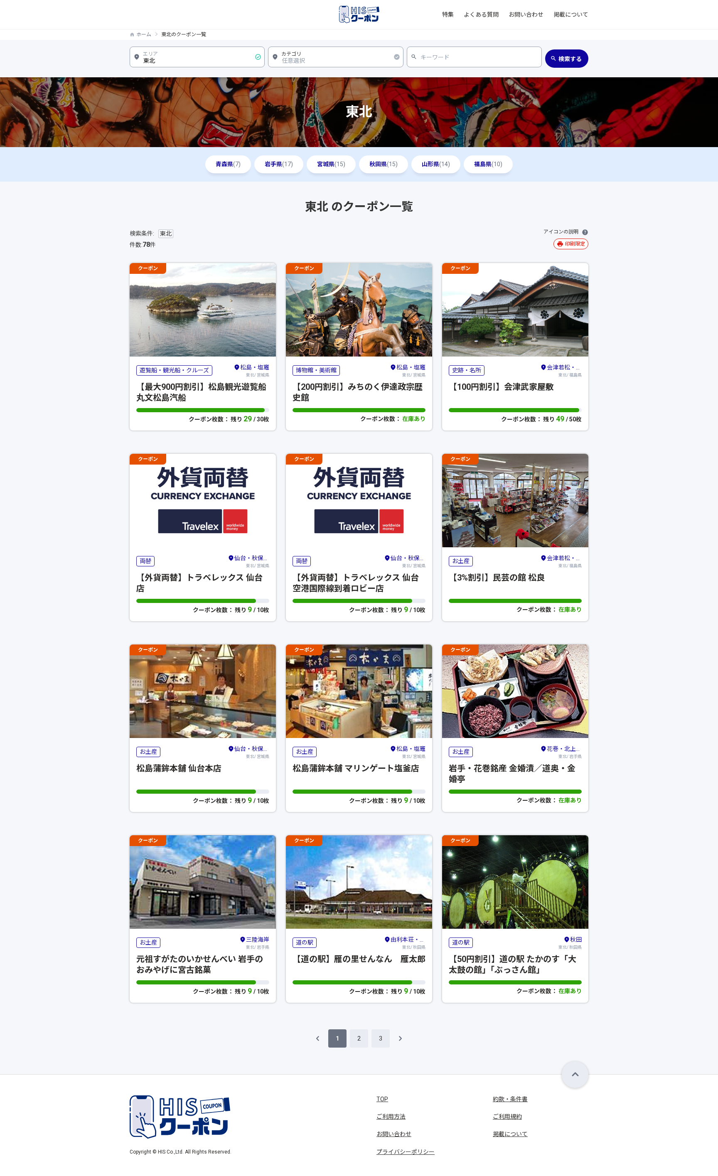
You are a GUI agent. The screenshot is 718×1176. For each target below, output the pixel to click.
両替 (145, 561)
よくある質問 (481, 14)
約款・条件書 (510, 1099)
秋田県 (383, 164)
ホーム (143, 34)
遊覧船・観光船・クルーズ (174, 370)
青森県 (228, 164)
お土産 (461, 561)
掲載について (570, 14)
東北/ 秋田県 (408, 943)
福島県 (488, 164)
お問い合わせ (526, 14)
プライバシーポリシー (405, 1152)
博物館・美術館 (316, 370)
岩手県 (279, 164)
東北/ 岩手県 (564, 752)
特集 (448, 14)
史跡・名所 (466, 370)
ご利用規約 (507, 1116)
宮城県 (331, 164)
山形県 (436, 164)
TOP (382, 1099)
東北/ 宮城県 (254, 370)
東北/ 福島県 (564, 370)
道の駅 (304, 942)
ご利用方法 (391, 1116)
